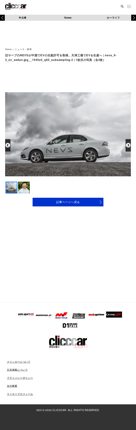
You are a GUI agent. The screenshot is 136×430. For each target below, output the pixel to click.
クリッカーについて (18, 361)
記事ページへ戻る (68, 202)
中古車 (23, 17)
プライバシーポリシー (20, 378)
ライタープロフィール (20, 394)
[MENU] (129, 7)
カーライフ (113, 17)
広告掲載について (17, 369)
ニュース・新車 (23, 49)
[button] (133, 18)
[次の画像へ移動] (128, 145)
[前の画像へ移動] (7, 145)
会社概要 (12, 386)
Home (68, 17)
